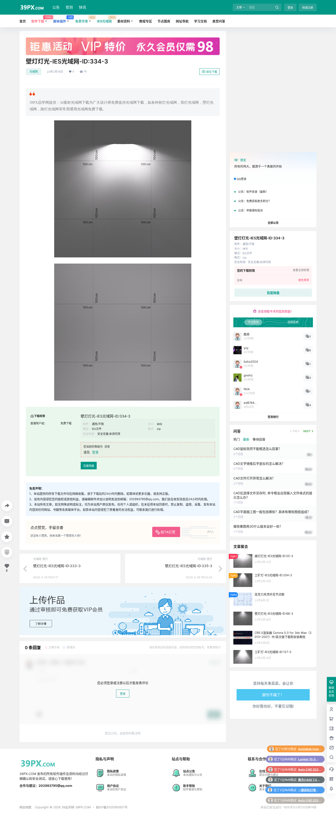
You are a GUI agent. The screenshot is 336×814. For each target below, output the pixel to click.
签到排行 (273, 417)
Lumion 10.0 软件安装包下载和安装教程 (309, 749)
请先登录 (303, 280)
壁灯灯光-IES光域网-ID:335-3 (188, 566)
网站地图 (25, 807)
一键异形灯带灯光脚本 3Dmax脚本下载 (309, 780)
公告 (56, 7)
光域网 (33, 71)
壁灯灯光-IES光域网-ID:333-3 (57, 566)
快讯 (82, 7)
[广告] (123, 39)
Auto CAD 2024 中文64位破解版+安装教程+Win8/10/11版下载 (309, 759)
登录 (290, 7)
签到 (69, 7)
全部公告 (273, 223)
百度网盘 (88, 466)
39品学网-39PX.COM (76, 807)
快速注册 (307, 7)
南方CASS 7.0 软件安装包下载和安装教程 (309, 769)
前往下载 (211, 72)
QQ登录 (241, 179)
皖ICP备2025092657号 (112, 807)
